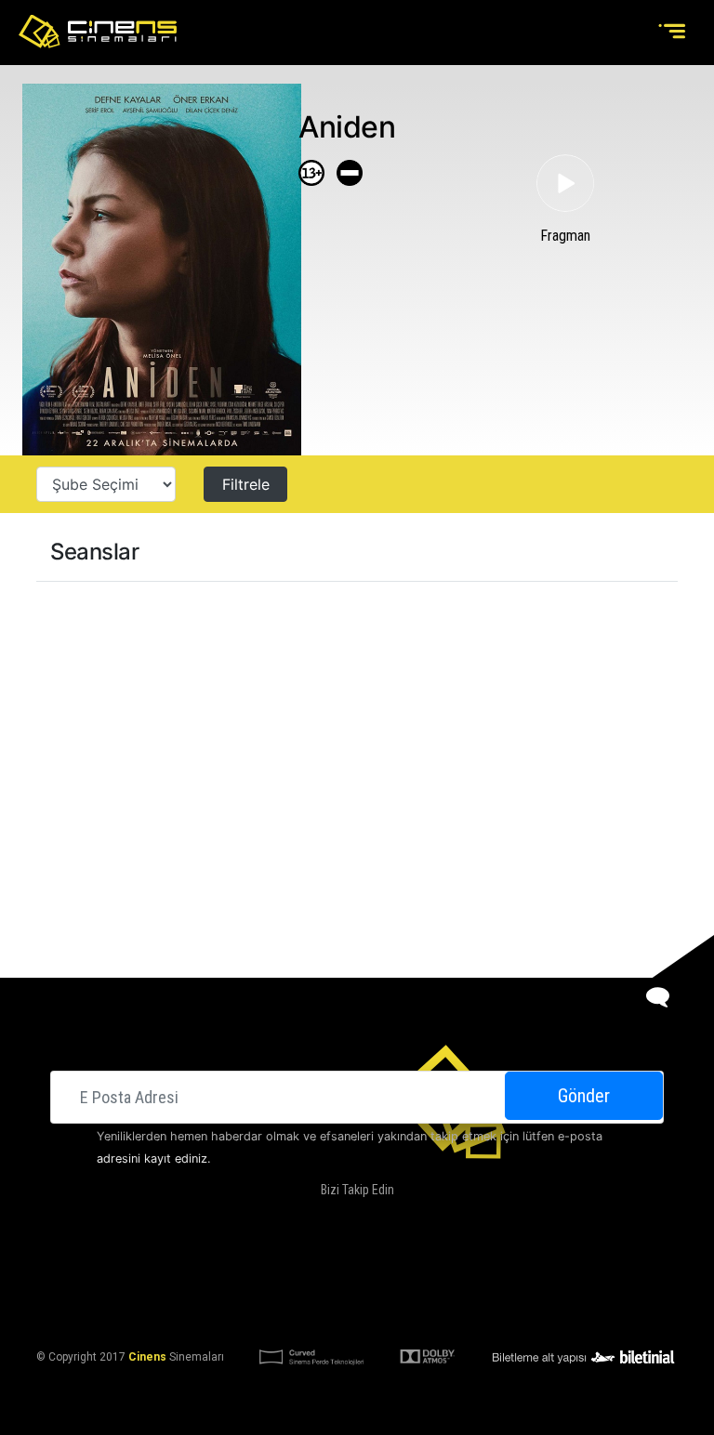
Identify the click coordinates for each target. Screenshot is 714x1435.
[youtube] (408, 1220)
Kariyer (566, 1266)
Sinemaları (158, 1266)
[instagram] (371, 1220)
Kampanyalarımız (421, 1266)
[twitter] (333, 1220)
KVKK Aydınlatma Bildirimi (290, 1311)
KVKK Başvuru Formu (438, 1311)
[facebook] (295, 1220)
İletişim (508, 1266)
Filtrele (246, 484)
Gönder (584, 1096)
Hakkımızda (237, 1266)
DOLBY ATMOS (320, 1266)
